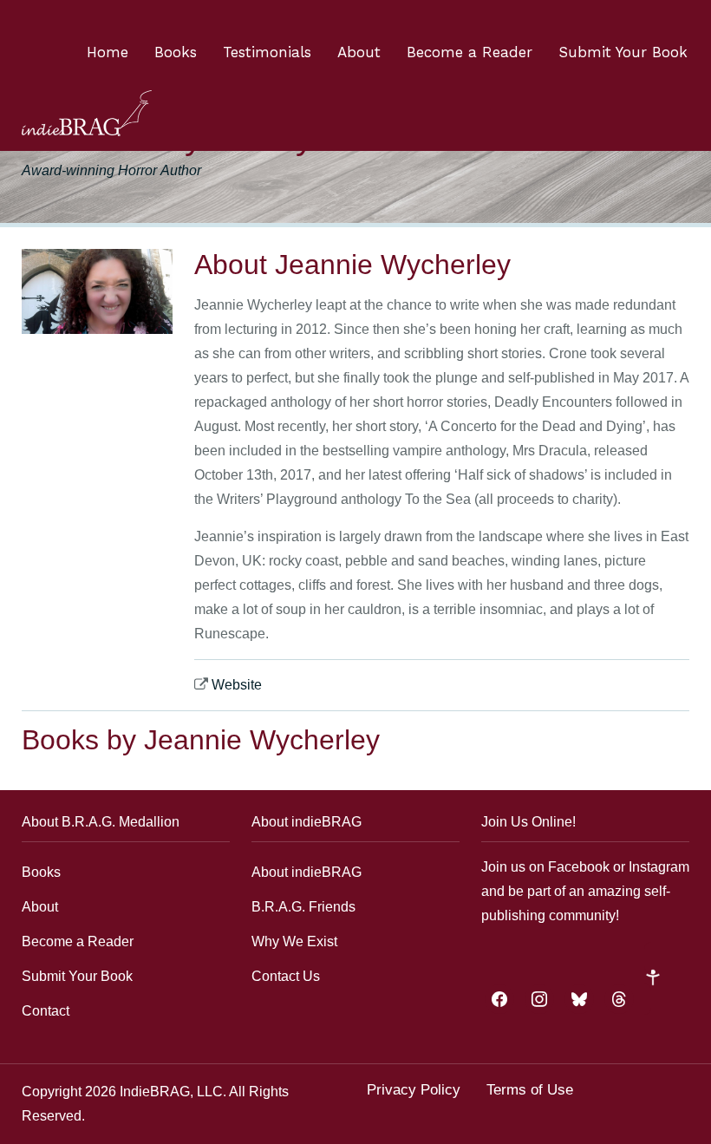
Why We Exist (294, 941)
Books (175, 52)
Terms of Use (529, 1090)
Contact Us (285, 976)
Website (237, 684)
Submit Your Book (623, 52)
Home (107, 52)
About (359, 52)
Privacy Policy (413, 1090)
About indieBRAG (306, 872)
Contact (45, 1010)
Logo (87, 113)
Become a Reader (469, 52)
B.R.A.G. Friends (303, 906)
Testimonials (267, 52)
